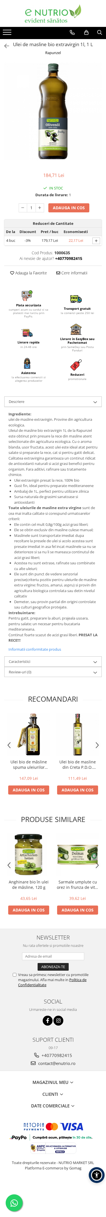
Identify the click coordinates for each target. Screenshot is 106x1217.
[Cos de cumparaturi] (86, 32)
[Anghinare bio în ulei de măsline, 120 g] (28, 854)
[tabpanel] (53, 111)
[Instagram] (58, 1021)
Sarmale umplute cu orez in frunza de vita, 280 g (77, 884)
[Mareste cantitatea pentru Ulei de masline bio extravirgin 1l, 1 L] (40, 207)
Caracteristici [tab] (19, 661)
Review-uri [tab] (20, 671)
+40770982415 (56, 1055)
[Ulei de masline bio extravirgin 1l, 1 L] (53, 111)
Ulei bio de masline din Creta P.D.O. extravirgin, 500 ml (77, 764)
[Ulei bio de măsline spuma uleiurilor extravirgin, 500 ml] (28, 734)
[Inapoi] (4, 46)
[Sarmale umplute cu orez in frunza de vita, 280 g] (77, 854)
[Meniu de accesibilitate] (97, 1175)
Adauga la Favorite (30, 273)
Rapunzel (53, 52)
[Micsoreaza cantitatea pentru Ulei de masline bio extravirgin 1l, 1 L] (23, 207)
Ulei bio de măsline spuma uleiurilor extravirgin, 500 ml (28, 764)
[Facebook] (48, 1021)
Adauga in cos (69, 207)
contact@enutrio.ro (56, 1063)
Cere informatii (73, 273)
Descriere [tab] (16, 401)
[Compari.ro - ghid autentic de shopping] (53, 1190)
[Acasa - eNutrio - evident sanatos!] (53, 13)
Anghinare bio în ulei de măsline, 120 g (29, 884)
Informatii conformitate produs (34, 649)
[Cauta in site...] (99, 32)
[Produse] (8, 34)
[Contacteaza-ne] (72, 32)
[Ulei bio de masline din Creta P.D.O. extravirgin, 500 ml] (77, 734)
